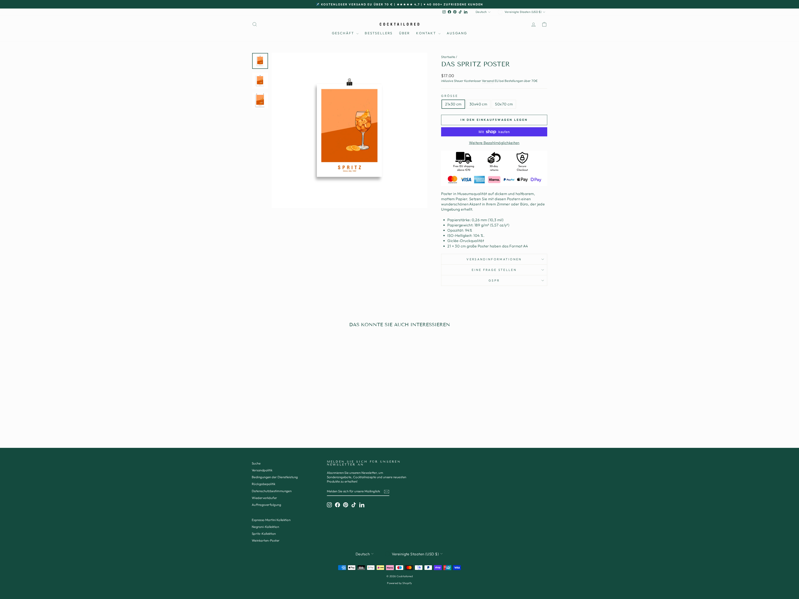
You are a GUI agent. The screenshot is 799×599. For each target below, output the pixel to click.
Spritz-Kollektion (264, 534)
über (404, 33)
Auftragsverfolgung (266, 505)
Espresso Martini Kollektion (271, 520)
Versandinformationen (494, 259)
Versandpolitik (262, 470)
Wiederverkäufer (264, 498)
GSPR (494, 280)
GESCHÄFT (344, 33)
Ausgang (457, 33)
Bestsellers (379, 33)
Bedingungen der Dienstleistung (275, 477)
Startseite (448, 57)
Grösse (449, 96)
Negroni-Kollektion (265, 527)
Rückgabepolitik (263, 484)
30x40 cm (478, 104)
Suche (256, 463)
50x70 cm (504, 104)
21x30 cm (453, 104)
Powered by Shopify (399, 583)
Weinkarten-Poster (266, 540)
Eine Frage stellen (494, 270)
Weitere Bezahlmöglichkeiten (494, 142)
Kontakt (426, 33)
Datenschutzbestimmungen (272, 491)
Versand (488, 81)
